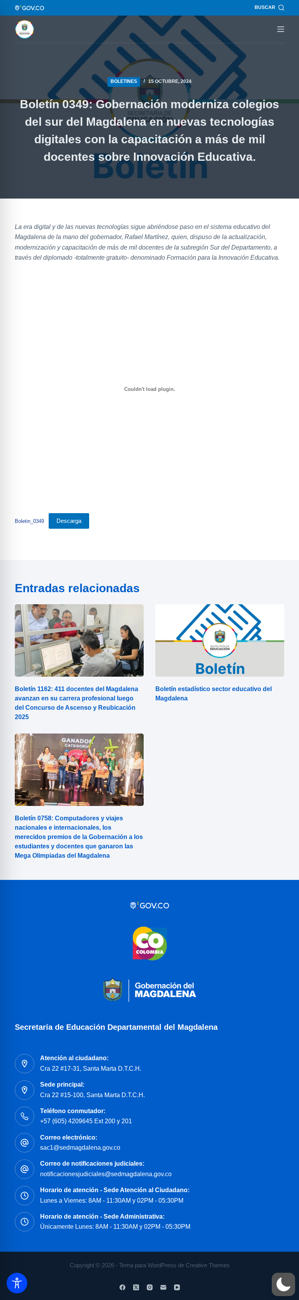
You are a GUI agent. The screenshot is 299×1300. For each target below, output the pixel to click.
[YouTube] (177, 1287)
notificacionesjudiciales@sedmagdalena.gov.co (106, 1174)
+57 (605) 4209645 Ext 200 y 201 (86, 1121)
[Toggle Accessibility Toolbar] (17, 1283)
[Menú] (280, 29)
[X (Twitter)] (136, 1287)
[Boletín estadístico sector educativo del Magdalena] (219, 640)
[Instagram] (150, 1287)
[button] (283, 1284)
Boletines (124, 81)
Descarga (68, 520)
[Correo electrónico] (163, 1287)
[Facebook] (122, 1287)
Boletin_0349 (29, 521)
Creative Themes (208, 1265)
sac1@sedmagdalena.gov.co (80, 1147)
